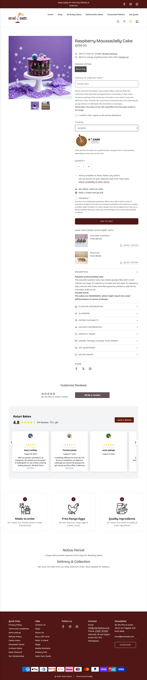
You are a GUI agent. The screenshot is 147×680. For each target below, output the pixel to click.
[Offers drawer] (130, 21)
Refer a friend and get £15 (91, 192)
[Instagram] (130, 4)
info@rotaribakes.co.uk (99, 628)
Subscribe (125, 645)
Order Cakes (63, 2)
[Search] (118, 21)
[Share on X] (83, 369)
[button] (11, 67)
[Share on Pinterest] (90, 369)
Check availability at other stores (94, 182)
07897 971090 (101, 631)
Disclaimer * (84, 198)
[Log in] (124, 21)
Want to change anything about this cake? (104, 57)
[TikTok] (137, 4)
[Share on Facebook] (76, 369)
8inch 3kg (80, 69)
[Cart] (137, 21)
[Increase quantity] (89, 166)
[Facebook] (124, 4)
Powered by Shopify (84, 676)
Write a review (92, 395)
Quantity (80, 161)
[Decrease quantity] (78, 166)
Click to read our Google (98, 53)
